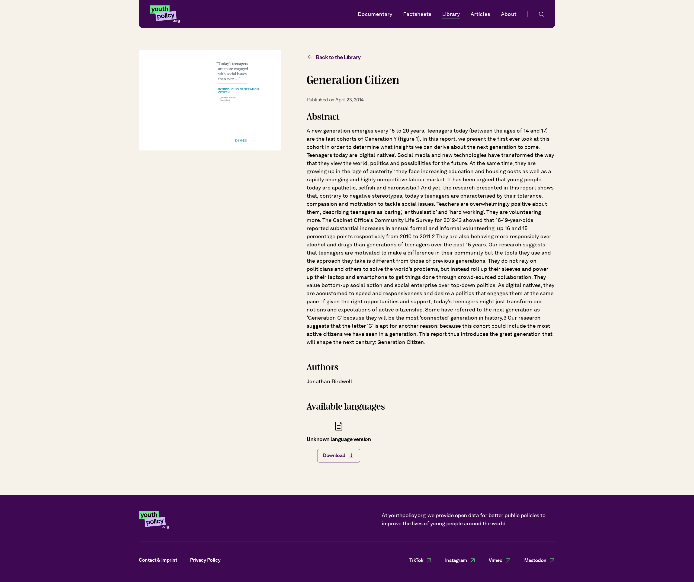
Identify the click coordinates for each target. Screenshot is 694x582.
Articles (480, 14)
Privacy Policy (205, 560)
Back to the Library (338, 57)
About (508, 14)
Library (451, 14)
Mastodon (535, 560)
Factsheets (417, 14)
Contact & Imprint (158, 560)
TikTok (416, 560)
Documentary (375, 14)
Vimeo (496, 560)
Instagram (456, 560)
